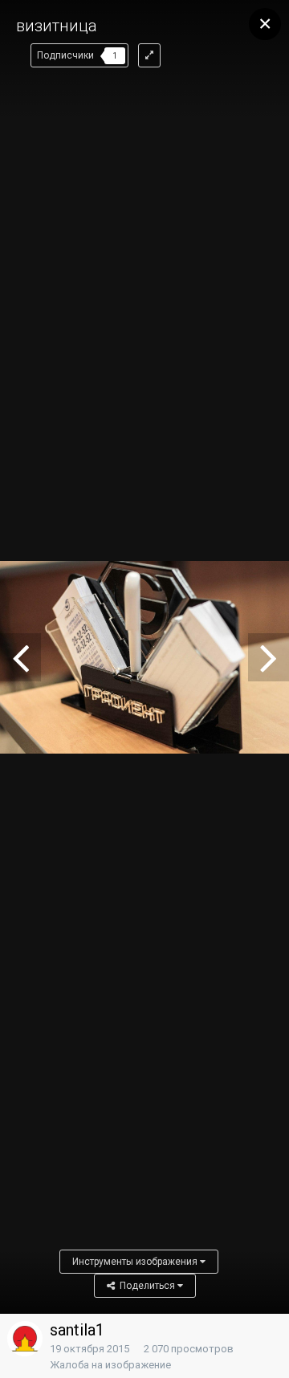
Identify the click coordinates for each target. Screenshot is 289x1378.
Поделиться (146, 1285)
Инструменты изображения (136, 1261)
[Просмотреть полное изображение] (149, 55)
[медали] (20, 657)
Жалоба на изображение (110, 1365)
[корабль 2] (268, 657)
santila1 (77, 1329)
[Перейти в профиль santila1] (25, 1338)
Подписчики (65, 55)
